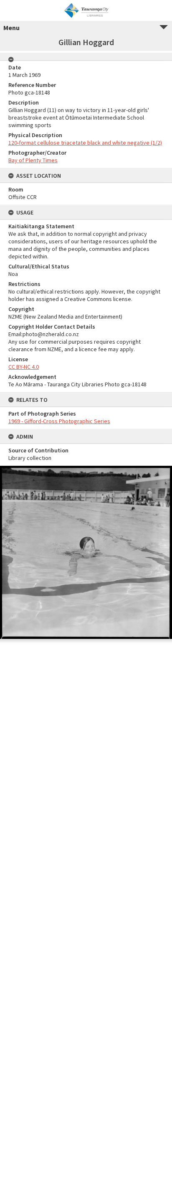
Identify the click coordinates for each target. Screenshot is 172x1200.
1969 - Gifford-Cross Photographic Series (59, 421)
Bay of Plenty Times (33, 160)
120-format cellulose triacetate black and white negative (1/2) (85, 142)
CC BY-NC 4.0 (23, 366)
